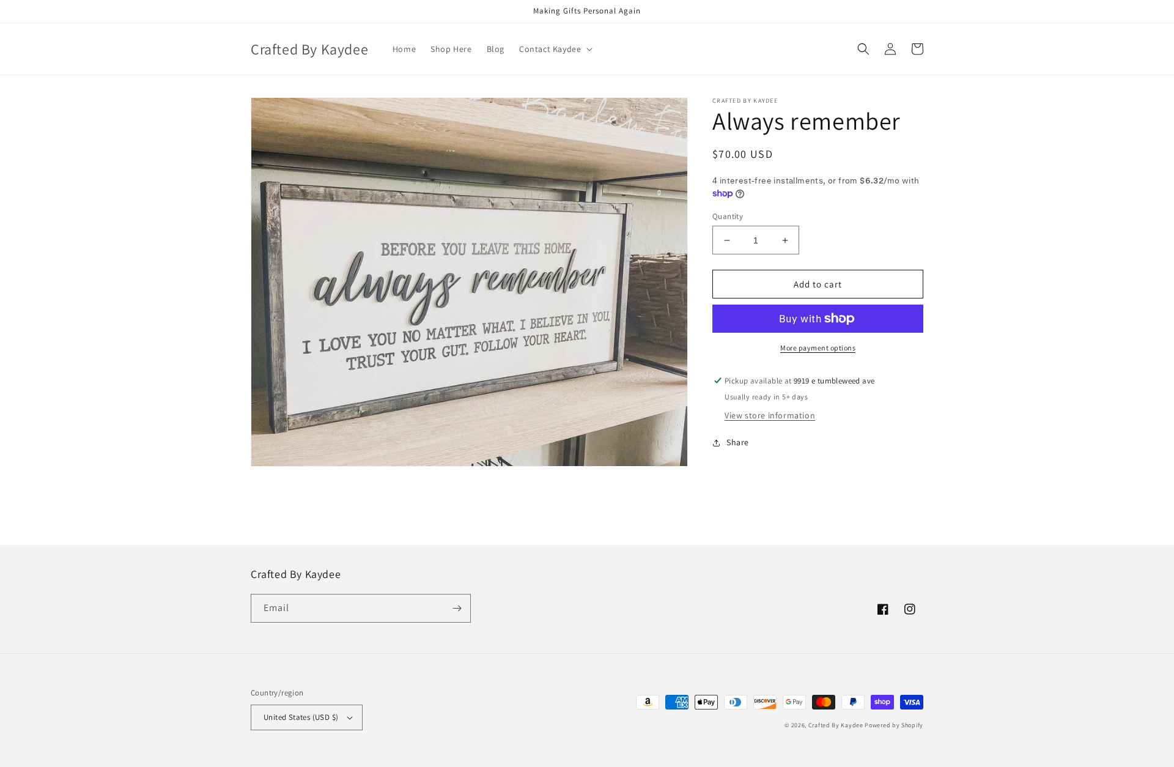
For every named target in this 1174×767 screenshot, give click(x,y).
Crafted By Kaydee (835, 725)
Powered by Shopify (894, 725)
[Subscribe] (456, 608)
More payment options (817, 347)
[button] (554, 49)
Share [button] (737, 442)
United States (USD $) (301, 717)
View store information (770, 415)
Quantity (727, 216)
